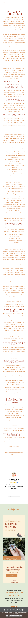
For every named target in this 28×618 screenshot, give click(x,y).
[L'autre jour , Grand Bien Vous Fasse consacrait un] (14, 549)
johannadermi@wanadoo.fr (11, 415)
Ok (6, 615)
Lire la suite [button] (14, 492)
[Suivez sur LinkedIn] (12, 607)
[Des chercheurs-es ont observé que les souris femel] (14, 526)
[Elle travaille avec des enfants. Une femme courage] (14, 572)
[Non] (26, 612)
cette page (18, 304)
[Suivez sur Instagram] (15, 607)
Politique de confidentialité (15, 615)
